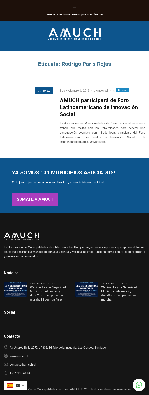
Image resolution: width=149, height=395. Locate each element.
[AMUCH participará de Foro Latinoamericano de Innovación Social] (28, 109)
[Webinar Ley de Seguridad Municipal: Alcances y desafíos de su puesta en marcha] (86, 289)
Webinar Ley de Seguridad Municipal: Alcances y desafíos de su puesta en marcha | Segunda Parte (48, 293)
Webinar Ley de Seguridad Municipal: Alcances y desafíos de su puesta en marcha (119, 293)
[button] (139, 385)
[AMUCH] (74, 32)
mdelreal (102, 91)
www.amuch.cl (19, 356)
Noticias (123, 90)
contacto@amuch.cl (23, 364)
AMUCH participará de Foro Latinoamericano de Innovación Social (99, 107)
